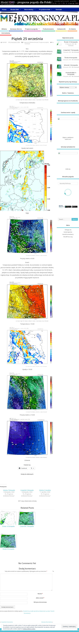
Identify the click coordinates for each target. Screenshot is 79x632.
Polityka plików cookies (29, 629)
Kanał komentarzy (68, 234)
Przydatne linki (44, 9)
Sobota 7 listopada (9, 490)
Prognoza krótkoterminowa (30, 42)
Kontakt (59, 9)
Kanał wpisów (68, 232)
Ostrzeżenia (5, 33)
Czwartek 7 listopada (27, 526)
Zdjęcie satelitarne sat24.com (67, 138)
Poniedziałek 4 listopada (71, 73)
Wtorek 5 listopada (71, 65)
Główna (4, 29)
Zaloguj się (68, 230)
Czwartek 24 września (7, 622)
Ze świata (72, 29)
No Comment (75, 52)
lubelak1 (4, 42)
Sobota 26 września (46, 622)
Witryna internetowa (40, 602)
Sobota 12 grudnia (45, 490)
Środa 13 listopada (8, 526)
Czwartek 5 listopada (27, 490)
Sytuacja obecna (16, 29)
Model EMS (14, 9)
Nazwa (40, 594)
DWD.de (68, 169)
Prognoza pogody (31, 29)
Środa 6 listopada (8, 549)
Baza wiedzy (28, 9)
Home (4, 9)
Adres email (40, 598)
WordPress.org (67, 237)
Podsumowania (48, 29)
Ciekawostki (61, 29)
